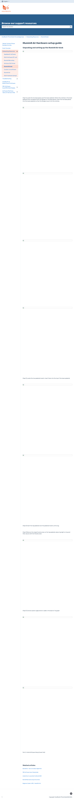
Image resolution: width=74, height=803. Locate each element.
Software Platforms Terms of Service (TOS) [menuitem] (8, 91)
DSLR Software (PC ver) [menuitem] (10, 57)
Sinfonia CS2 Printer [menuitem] (9, 63)
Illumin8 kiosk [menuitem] (8, 66)
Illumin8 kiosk (44, 37)
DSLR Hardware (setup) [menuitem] (10, 75)
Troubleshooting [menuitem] (6, 78)
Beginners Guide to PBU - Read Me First (32, 783)
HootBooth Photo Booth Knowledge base (13, 37)
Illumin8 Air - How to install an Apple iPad (32, 768)
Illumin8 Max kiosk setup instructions (31, 779)
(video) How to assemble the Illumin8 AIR (32, 776)
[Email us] (71, 793)
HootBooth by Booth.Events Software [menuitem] (8, 82)
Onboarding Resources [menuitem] (8, 51)
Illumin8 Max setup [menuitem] (9, 60)
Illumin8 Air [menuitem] (7, 72)
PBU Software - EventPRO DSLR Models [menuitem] (8, 87)
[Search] (71, 26)
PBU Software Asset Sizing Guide (30, 772)
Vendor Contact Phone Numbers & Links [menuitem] (8, 44)
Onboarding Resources (32, 37)
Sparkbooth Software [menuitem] (10, 54)
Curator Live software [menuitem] (10, 69)
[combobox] (36, 26)
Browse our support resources (19, 23)
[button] (17, 51)
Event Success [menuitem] (6, 48)
